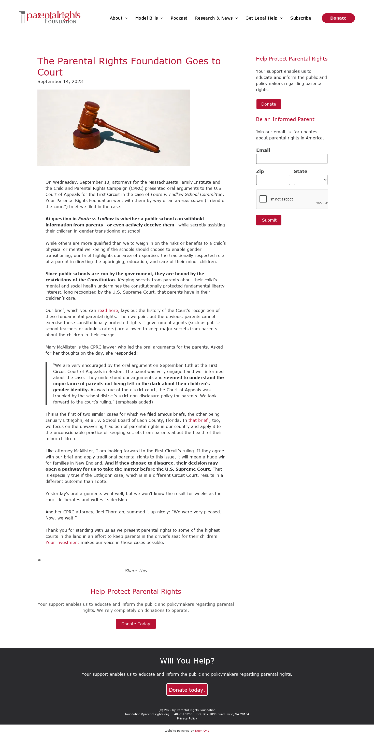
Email (263, 150)
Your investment (62, 542)
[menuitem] (119, 18)
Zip (260, 171)
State (300, 171)
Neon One (202, 730)
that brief (198, 420)
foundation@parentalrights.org (147, 714)
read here (108, 310)
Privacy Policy (187, 718)
